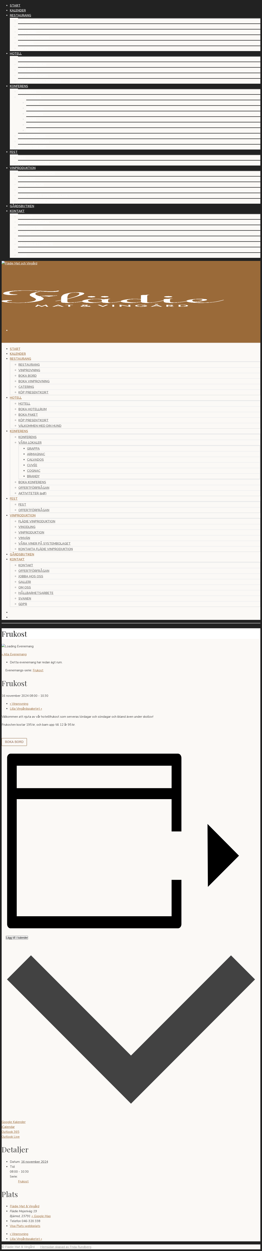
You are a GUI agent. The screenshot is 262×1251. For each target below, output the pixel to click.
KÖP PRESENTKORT (33, 49)
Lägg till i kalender (17, 937)
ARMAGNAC (35, 108)
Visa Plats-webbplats (25, 1226)
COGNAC (33, 125)
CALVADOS (34, 114)
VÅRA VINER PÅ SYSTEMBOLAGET (44, 196)
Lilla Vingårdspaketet (26, 709)
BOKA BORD (27, 32)
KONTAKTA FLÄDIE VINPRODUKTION (45, 201)
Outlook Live (11, 1137)
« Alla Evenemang (14, 654)
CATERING (26, 43)
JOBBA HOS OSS (30, 228)
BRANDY (32, 130)
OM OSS (24, 239)
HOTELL (24, 59)
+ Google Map (41, 1216)
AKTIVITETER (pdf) (32, 147)
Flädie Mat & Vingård (24, 1206)
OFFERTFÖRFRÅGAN (33, 141)
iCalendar (8, 1127)
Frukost (23, 1181)
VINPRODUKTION (31, 185)
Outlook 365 (10, 1132)
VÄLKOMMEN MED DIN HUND (39, 81)
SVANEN (24, 250)
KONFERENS (27, 92)
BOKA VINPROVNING (33, 37)
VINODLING (26, 179)
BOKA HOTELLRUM (32, 65)
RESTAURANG (28, 21)
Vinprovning (19, 704)
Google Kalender (14, 1122)
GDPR (22, 255)
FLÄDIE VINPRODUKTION (36, 173)
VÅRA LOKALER (29, 97)
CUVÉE (31, 119)
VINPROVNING (29, 26)
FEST (22, 157)
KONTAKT (25, 217)
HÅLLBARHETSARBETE (35, 244)
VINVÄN (24, 190)
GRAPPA (32, 103)
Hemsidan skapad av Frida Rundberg (65, 1247)
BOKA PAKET (27, 70)
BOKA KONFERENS (32, 136)
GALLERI (24, 233)
